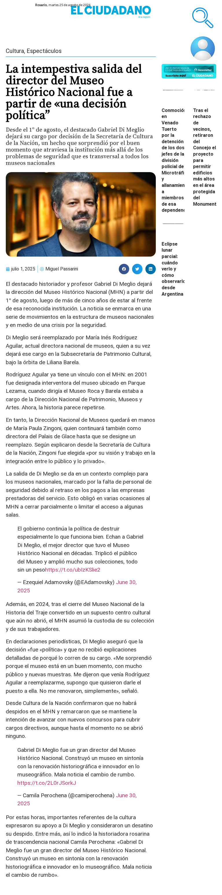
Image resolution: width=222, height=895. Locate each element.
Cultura (15, 50)
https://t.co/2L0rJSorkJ (46, 783)
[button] (124, 269)
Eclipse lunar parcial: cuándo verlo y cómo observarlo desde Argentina (174, 269)
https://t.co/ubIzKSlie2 (72, 569)
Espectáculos (44, 50)
